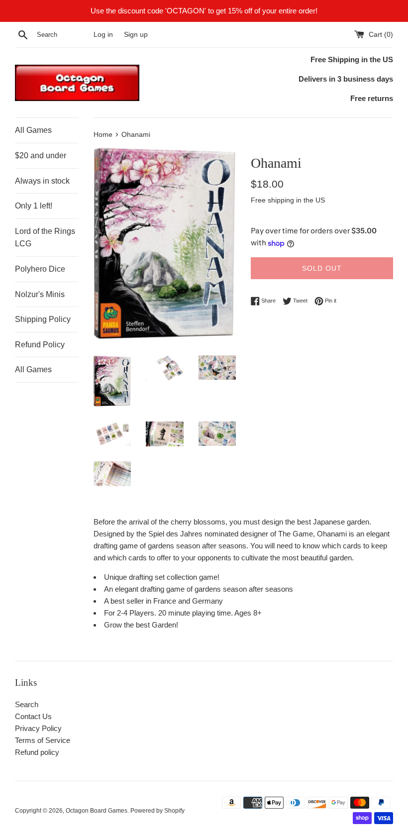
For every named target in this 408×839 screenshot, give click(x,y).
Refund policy (37, 752)
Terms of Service (42, 740)
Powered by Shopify (157, 810)
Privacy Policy (38, 728)
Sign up (136, 34)
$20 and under (40, 155)
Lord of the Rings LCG (45, 237)
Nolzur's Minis (40, 294)
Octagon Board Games (96, 810)
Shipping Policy (43, 319)
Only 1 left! (33, 206)
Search (26, 704)
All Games (33, 130)
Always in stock (42, 181)
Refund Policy (40, 344)
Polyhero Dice (40, 269)
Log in (103, 34)
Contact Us (33, 716)
